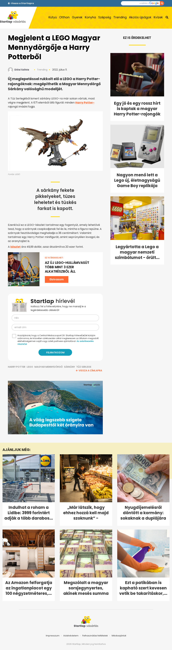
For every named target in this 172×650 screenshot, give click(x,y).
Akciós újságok (140, 17)
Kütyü (53, 17)
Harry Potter (16, 366)
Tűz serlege (83, 366)
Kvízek (158, 17)
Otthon (64, 17)
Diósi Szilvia (21, 69)
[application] (55, 407)
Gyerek (77, 17)
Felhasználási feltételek (95, 635)
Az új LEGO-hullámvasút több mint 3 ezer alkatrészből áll (67, 267)
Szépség (104, 17)
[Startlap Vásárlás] (14, 18)
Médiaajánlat (119, 635)
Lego (30, 366)
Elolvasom (57, 279)
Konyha (90, 17)
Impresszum (52, 635)
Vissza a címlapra (90, 370)
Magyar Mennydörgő (48, 366)
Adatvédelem (70, 635)
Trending (120, 17)
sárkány (69, 366)
